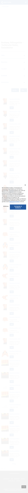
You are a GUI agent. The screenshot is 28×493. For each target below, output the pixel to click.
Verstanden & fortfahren (18, 207)
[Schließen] (25, 185)
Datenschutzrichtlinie (14, 201)
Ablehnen (6, 206)
